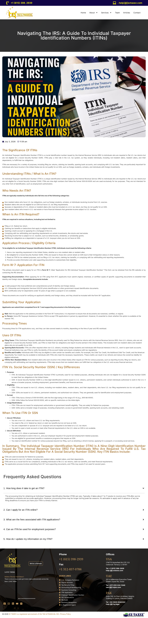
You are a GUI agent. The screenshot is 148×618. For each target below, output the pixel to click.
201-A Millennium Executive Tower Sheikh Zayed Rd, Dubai (119, 580)
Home (83, 12)
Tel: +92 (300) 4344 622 (115, 602)
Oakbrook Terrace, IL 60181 (116, 565)
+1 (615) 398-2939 (71, 559)
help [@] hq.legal (112, 604)
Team (117, 12)
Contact (136, 12)
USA (109, 559)
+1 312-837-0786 (70, 569)
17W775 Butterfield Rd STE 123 (118, 562)
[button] (18, 598)
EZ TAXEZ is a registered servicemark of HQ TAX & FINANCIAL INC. (34, 614)
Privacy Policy (65, 614)
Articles (126, 12)
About (92, 12)
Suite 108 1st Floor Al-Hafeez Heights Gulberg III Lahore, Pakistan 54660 (120, 597)
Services (105, 12)
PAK (109, 593)
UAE (109, 576)
